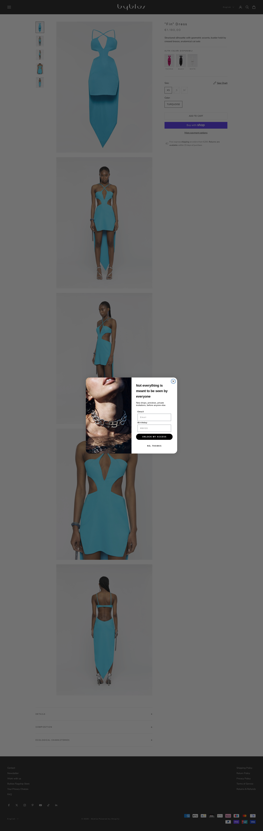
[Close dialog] (173, 381)
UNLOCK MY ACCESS (154, 437)
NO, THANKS (154, 446)
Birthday (142, 423)
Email (141, 412)
